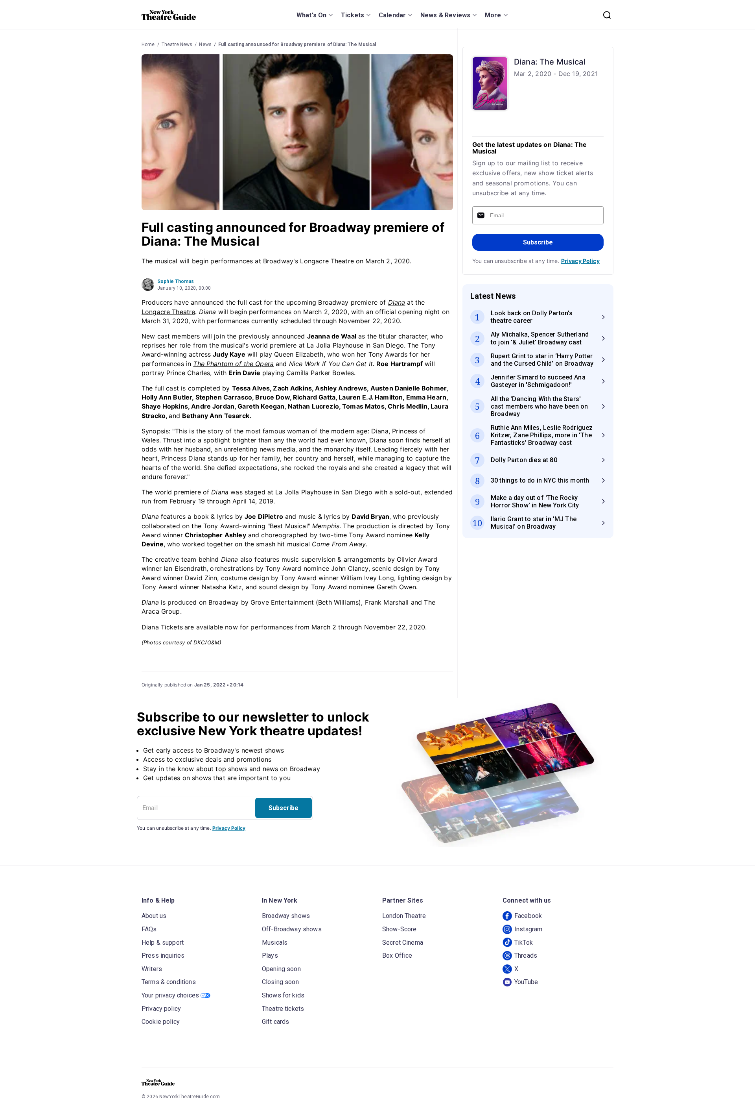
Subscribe (538, 242)
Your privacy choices (170, 995)
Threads (525, 955)
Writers (152, 969)
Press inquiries (163, 955)
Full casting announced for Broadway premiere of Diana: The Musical (297, 44)
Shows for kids (283, 995)
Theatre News (177, 44)
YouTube (526, 982)
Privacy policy (161, 1008)
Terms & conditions (169, 982)
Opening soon (281, 969)
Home (148, 44)
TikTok (523, 942)
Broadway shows (286, 916)
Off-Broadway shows (292, 929)
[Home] (169, 15)
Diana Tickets (162, 627)
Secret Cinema (402, 942)
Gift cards (275, 1021)
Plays (270, 955)
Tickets (352, 15)
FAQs (149, 929)
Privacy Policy (580, 260)
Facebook (528, 916)
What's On (311, 15)
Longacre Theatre (168, 312)
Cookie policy (161, 1021)
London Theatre (404, 916)
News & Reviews (445, 15)
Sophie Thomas (175, 281)
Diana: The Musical (550, 62)
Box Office (397, 955)
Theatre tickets (283, 1008)
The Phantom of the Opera (233, 364)
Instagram (528, 929)
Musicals (274, 942)
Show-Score (399, 929)
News (205, 44)
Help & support (163, 942)
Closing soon (280, 982)
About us (154, 916)
